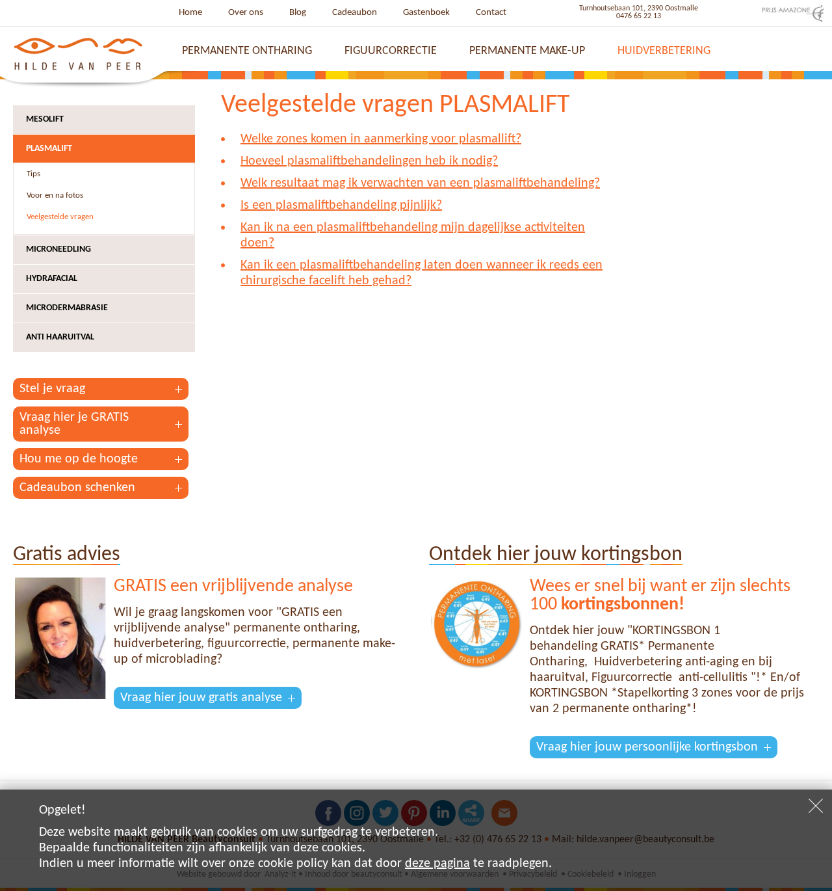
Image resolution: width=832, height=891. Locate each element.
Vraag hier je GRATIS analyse (74, 424)
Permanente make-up (527, 51)
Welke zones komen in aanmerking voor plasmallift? (380, 139)
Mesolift (45, 119)
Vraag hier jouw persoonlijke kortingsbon (647, 747)
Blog (297, 13)
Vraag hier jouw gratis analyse (201, 697)
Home (190, 13)
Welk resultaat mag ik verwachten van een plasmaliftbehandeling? (420, 183)
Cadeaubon (354, 13)
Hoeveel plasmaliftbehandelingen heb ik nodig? (369, 161)
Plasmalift (49, 148)
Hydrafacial (51, 279)
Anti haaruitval (60, 337)
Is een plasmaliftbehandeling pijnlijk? (341, 205)
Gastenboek (426, 13)
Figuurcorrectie (390, 51)
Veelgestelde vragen (60, 217)
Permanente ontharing (247, 51)
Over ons (245, 13)
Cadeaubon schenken (77, 487)
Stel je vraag (52, 388)
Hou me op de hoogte (79, 459)
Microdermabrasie (67, 308)
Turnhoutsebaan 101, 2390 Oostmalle (638, 8)
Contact (491, 13)
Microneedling (58, 249)
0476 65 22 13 (638, 16)
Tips (33, 174)
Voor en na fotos (55, 195)
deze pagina (437, 863)
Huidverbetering (664, 51)
